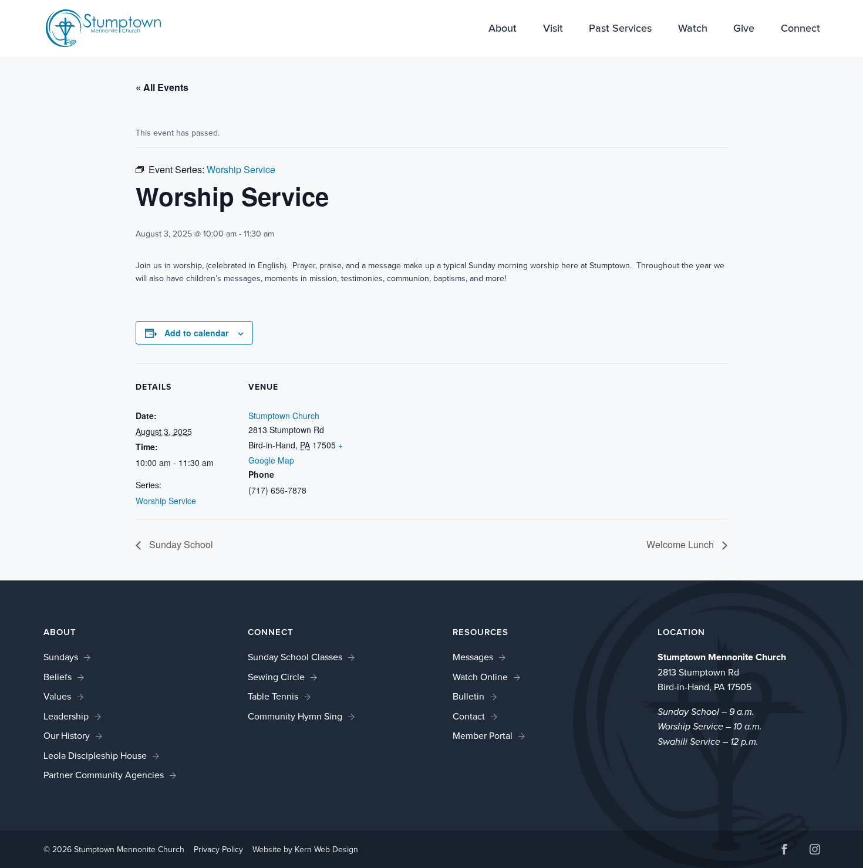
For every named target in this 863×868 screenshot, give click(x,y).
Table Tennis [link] (273, 696)
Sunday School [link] (180, 544)
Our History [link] (66, 735)
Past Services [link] (620, 29)
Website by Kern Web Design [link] (305, 849)
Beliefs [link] (57, 677)
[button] (784, 850)
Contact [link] (469, 716)
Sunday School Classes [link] (295, 657)
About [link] (502, 29)
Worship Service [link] (166, 500)
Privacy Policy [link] (218, 849)
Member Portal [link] (483, 735)
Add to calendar (196, 333)
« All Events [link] (162, 87)
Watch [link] (692, 29)
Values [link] (57, 696)
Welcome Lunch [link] (681, 544)
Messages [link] (473, 657)
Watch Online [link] (480, 677)
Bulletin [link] (468, 696)
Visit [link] (553, 29)
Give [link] (743, 29)
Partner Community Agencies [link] (103, 775)
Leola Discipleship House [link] (95, 755)
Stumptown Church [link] (283, 415)
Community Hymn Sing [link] (295, 716)
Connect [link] (800, 29)
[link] (103, 27)
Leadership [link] (66, 716)
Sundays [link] (60, 657)
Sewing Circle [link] (276, 677)
